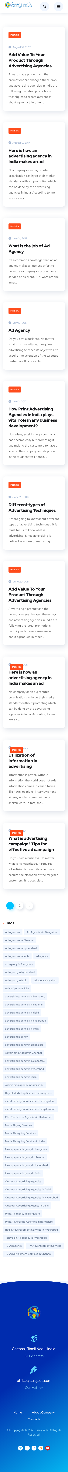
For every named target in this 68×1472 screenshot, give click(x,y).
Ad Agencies (12, 932)
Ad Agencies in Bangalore (42, 932)
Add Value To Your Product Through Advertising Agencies (30, 60)
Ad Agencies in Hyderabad (21, 948)
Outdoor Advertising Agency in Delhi (27, 1205)
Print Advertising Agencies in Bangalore (29, 1221)
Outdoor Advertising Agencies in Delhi (28, 1189)
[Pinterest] (40, 1448)
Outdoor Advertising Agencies (23, 1181)
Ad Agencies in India (17, 956)
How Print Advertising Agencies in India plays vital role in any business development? (32, 417)
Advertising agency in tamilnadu (24, 1085)
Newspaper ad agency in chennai (24, 1157)
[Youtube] (47, 1448)
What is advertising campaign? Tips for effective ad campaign (31, 844)
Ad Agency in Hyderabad (20, 972)
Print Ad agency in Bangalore (22, 1213)
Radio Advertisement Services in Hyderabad (31, 1229)
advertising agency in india (21, 1077)
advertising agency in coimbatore (25, 1060)
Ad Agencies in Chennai (19, 940)
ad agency (42, 956)
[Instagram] (34, 1448)
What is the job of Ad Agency (29, 248)
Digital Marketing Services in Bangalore (28, 1093)
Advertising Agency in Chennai (23, 1052)
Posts (14, 35)
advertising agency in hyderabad (24, 1069)
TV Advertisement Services (44, 1245)
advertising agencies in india (22, 1028)
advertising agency (16, 1036)
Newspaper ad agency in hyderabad (26, 1165)
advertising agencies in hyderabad (25, 1020)
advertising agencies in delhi (22, 1012)
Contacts (34, 1419)
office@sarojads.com (34, 1380)
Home (17, 1412)
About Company (43, 1412)
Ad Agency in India (16, 980)
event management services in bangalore (30, 1101)
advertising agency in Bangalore (24, 1044)
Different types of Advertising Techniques (32, 507)
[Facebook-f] (27, 1448)
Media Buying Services (18, 1125)
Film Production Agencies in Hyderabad (28, 1117)
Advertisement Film (17, 988)
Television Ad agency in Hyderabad (26, 1237)
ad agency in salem (45, 980)
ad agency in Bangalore (19, 964)
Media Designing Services (20, 1133)
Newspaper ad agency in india (23, 1173)
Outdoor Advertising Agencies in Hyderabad (31, 1197)
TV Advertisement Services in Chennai (28, 1253)
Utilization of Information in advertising (22, 760)
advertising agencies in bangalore (25, 996)
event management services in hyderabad (30, 1109)
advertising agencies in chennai (23, 1004)
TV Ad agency (13, 1245)
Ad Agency (19, 330)
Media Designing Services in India (25, 1141)
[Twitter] (20, 1448)
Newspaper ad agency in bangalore (26, 1149)
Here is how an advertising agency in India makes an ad (30, 156)
